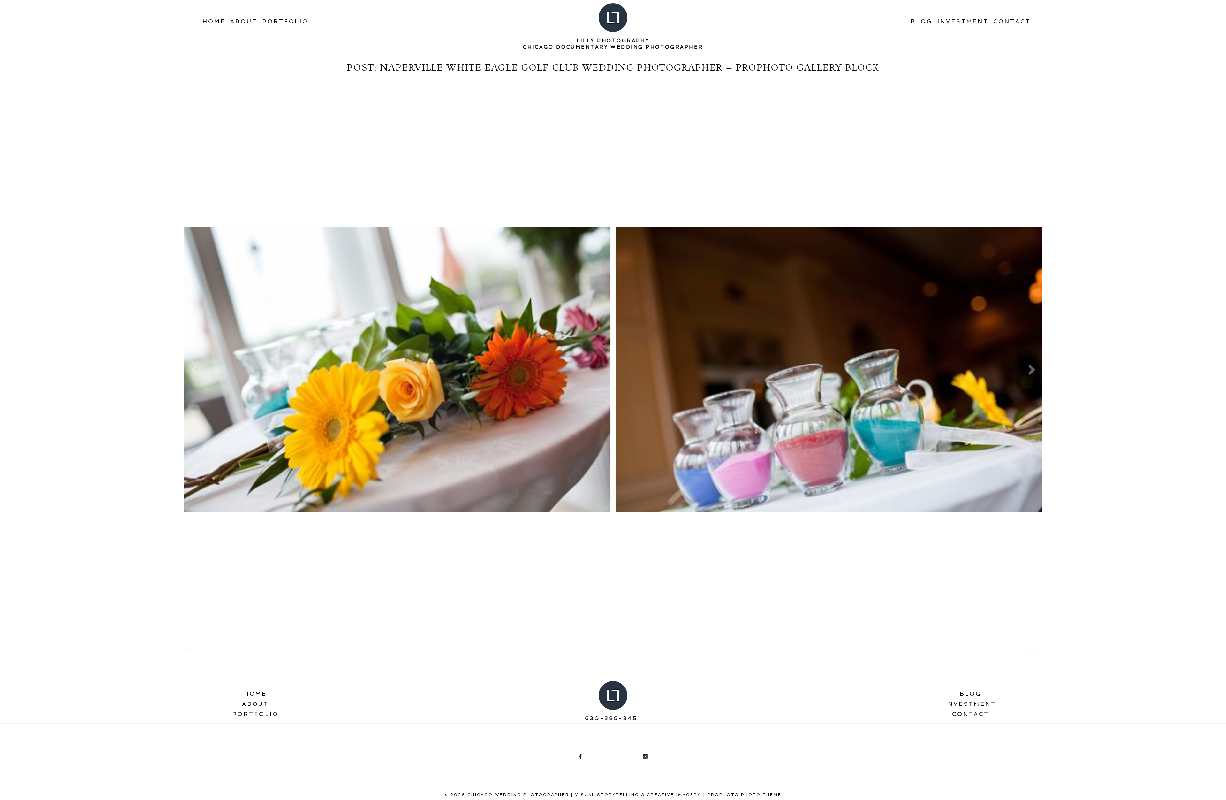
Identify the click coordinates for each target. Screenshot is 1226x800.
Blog (922, 21)
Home (214, 21)
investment (962, 21)
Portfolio (285, 21)
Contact (1011, 21)
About (243, 21)
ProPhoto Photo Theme (745, 794)
